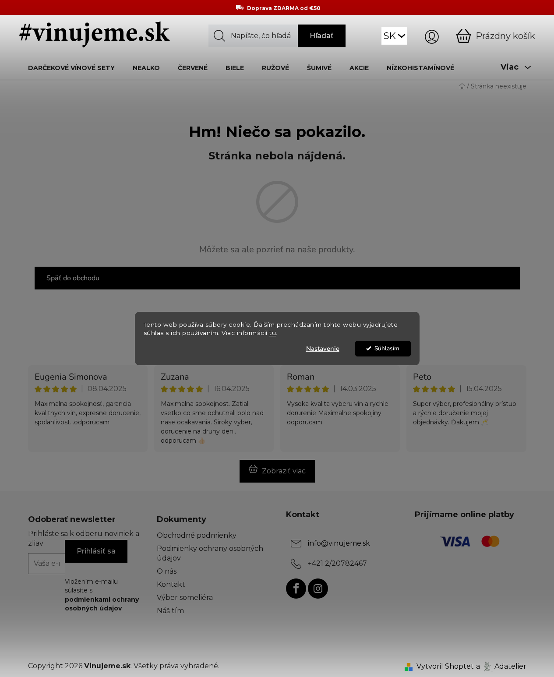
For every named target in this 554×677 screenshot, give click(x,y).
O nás (166, 571)
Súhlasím (386, 348)
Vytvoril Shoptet (445, 666)
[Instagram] (318, 588)
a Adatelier (501, 666)
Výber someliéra (185, 597)
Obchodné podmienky (196, 535)
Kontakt (171, 584)
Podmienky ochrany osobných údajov (210, 553)
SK (390, 35)
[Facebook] (296, 588)
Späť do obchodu (72, 278)
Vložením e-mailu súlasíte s (102, 595)
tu (272, 332)
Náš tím (170, 610)
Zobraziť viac (284, 471)
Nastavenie (322, 348)
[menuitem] (71, 67)
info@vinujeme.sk (339, 543)
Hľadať (322, 36)
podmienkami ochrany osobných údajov (102, 604)
